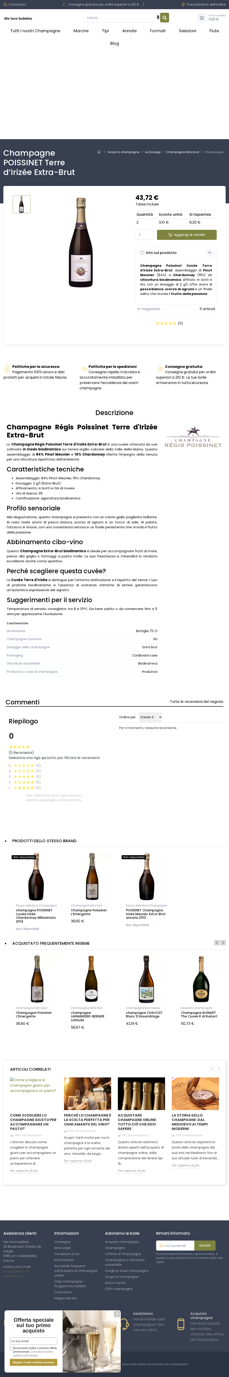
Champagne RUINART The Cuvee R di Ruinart (199, 1014)
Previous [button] (217, 942)
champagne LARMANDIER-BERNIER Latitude (87, 1016)
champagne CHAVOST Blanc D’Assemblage (144, 1014)
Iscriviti (204, 1245)
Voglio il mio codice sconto (33, 1362)
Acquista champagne (196, 1008)
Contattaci (17, 4)
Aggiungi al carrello (189, 234)
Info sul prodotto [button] (161, 252)
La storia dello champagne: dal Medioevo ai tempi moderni (190, 1122)
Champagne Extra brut (86, 905)
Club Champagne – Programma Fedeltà (70, 1283)
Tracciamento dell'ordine (206, 4)
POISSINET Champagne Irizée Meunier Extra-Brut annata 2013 (145, 914)
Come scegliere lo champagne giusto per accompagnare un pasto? (33, 1122)
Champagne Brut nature (143, 1008)
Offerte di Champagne (123, 1254)
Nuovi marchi (115, 1283)
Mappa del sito (65, 1298)
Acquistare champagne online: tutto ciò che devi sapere (137, 1122)
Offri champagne (119, 1289)
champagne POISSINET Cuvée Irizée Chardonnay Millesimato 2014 (36, 916)
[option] (36, 893)
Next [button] (223, 942)
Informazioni (64, 1260)
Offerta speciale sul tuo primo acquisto (34, 1325)
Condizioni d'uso (67, 1254)
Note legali (62, 1248)
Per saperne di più (24, 1170)
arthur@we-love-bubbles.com (17, 1273)
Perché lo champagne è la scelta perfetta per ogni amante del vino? (87, 1120)
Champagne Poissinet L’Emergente (89, 912)
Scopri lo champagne (122, 1277)
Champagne (115, 1248)
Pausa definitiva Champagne (36, 905)
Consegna (62, 1242)
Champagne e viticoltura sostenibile (124, 1262)
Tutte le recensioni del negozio (196, 701)
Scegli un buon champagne (126, 1270)
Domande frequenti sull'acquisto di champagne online (76, 1271)
